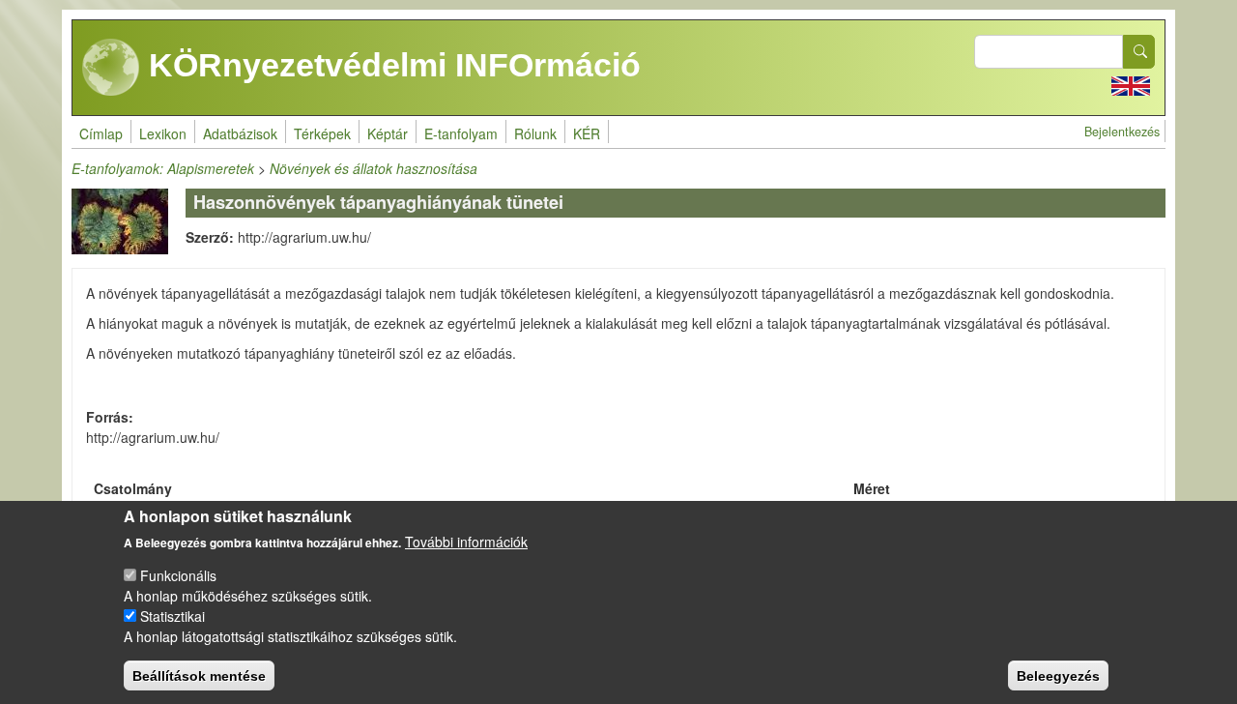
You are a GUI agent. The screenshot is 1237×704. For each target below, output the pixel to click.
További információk (466, 541)
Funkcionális (178, 575)
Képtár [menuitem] (387, 133)
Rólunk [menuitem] (535, 133)
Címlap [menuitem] (101, 133)
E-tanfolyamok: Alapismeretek (163, 168)
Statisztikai (172, 616)
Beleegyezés (1058, 675)
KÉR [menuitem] (586, 133)
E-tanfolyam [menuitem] (461, 133)
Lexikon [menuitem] (163, 133)
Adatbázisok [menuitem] (240, 133)
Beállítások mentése (199, 675)
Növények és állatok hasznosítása (373, 168)
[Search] (1139, 52)
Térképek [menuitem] (322, 133)
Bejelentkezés (1122, 131)
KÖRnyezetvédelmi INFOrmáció (390, 64)
